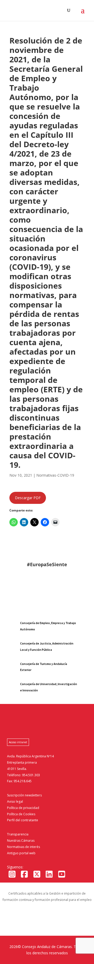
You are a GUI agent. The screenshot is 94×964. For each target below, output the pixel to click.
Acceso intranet (18, 742)
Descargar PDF (28, 497)
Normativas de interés (23, 847)
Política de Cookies (21, 814)
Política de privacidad (23, 808)
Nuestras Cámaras (20, 840)
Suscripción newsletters (24, 795)
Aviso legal (15, 801)
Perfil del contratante (22, 820)
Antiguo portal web (21, 853)
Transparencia (17, 834)
